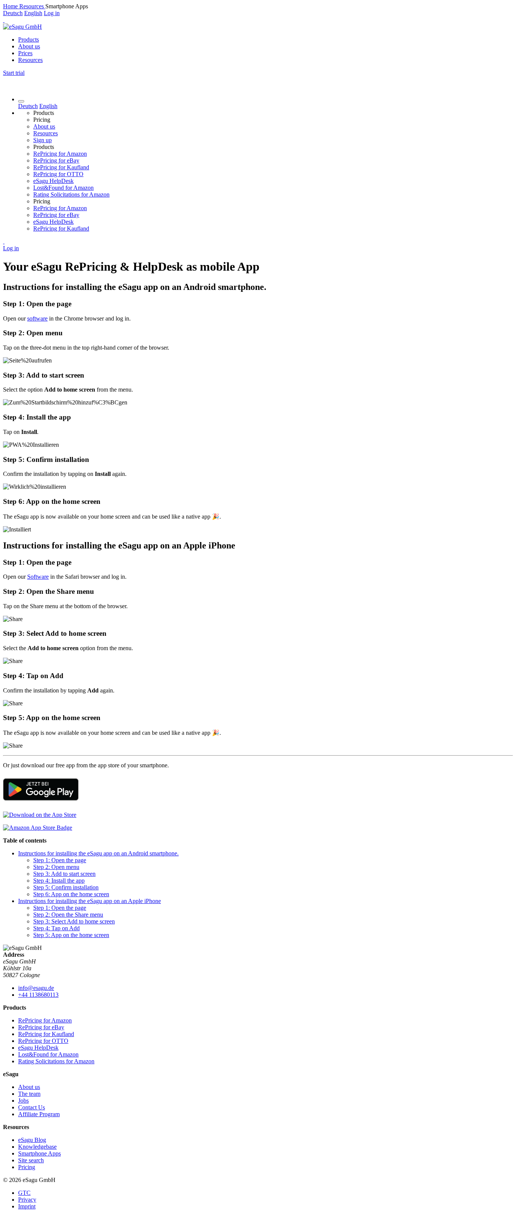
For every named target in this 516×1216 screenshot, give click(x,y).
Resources (30, 60)
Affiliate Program (39, 1114)
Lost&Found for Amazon (63, 187)
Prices (25, 53)
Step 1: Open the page (59, 860)
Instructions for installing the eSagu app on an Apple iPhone (89, 901)
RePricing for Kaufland (61, 167)
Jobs (23, 1100)
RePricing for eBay (56, 160)
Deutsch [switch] (13, 13)
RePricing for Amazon (60, 153)
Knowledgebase (37, 1146)
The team (29, 1094)
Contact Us (31, 1107)
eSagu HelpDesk (53, 181)
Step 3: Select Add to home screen (74, 921)
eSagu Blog (32, 1140)
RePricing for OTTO (58, 174)
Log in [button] (11, 248)
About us (29, 46)
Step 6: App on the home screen (71, 894)
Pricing (26, 1167)
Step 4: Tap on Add (56, 928)
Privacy (27, 1199)
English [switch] (33, 13)
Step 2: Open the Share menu (68, 914)
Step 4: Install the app (59, 880)
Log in (52, 13)
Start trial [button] (14, 73)
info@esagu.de (36, 988)
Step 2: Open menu (56, 867)
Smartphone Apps (39, 1153)
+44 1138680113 (38, 994)
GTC (24, 1193)
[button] (4, 20)
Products (28, 39)
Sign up (42, 140)
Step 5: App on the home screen (71, 935)
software (37, 318)
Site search (31, 1160)
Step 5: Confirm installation (66, 887)
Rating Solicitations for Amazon (71, 194)
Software (38, 576)
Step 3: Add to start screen (64, 874)
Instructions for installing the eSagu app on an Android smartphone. (98, 853)
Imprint (27, 1206)
